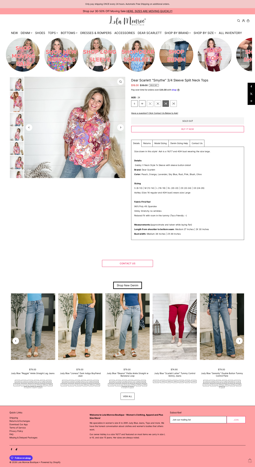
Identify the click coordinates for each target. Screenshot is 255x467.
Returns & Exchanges (19, 421)
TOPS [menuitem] (52, 33)
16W (44, 385)
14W (38, 385)
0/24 (18, 381)
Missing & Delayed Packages (23, 437)
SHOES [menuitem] (40, 33)
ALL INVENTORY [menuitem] (230, 33)
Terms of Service (17, 427)
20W (27, 388)
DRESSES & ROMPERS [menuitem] (96, 33)
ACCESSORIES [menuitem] (124, 33)
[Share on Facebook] (251, 86)
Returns (147, 143)
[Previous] (29, 127)
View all (127, 396)
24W (39, 388)
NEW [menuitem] (14, 33)
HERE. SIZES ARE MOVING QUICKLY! (149, 11)
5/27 (36, 381)
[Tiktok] (16, 449)
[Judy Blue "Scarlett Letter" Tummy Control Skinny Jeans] (175, 326)
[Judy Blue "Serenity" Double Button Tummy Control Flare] (222, 326)
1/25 (24, 381)
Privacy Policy (16, 431)
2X (166, 103)
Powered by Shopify (51, 462)
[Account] (243, 20)
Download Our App (18, 424)
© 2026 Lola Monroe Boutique (24, 462)
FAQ (11, 434)
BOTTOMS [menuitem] (68, 33)
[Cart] (248, 20)
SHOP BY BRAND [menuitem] (177, 33)
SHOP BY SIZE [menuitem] (204, 33)
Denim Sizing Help (179, 143)
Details (136, 143)
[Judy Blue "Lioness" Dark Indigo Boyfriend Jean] (80, 326)
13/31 (24, 385)
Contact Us (197, 143)
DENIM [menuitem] (25, 33)
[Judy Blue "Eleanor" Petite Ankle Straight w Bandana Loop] (127, 326)
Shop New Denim (127, 285)
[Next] (120, 127)
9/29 (49, 381)
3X (173, 103)
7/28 (42, 381)
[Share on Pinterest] (251, 101)
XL (158, 103)
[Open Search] (238, 20)
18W (50, 385)
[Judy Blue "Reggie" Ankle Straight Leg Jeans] (33, 326)
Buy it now (187, 129)
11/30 (16, 385)
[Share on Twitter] (251, 94)
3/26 (30, 381)
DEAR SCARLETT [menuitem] (150, 33)
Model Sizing (160, 143)
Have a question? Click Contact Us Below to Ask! (154, 113)
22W (33, 388)
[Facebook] (11, 449)
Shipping (13, 417)
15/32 (31, 385)
